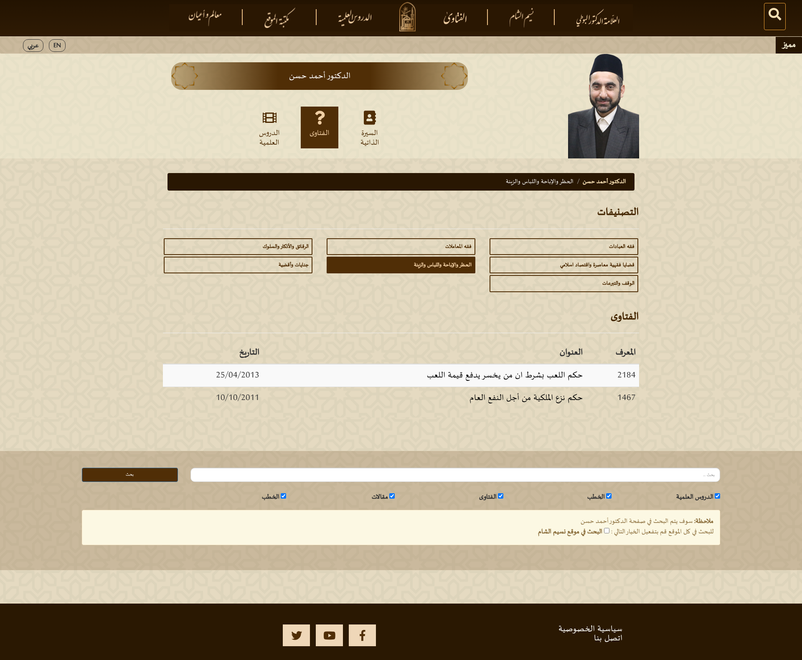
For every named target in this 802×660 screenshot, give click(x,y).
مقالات (380, 497)
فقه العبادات (621, 246)
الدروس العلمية (269, 137)
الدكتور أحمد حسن (604, 181)
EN (57, 45)
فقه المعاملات (458, 246)
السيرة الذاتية (369, 137)
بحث (130, 475)
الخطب (596, 497)
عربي (33, 45)
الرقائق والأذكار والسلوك (286, 246)
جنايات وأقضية (294, 265)
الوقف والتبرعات (618, 283)
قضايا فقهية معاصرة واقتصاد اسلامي (597, 265)
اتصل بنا (608, 638)
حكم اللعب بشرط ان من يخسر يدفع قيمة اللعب (505, 375)
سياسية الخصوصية (590, 629)
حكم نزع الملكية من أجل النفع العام (526, 397)
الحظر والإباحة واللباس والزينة (443, 265)
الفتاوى (320, 133)
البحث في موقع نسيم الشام (570, 531)
